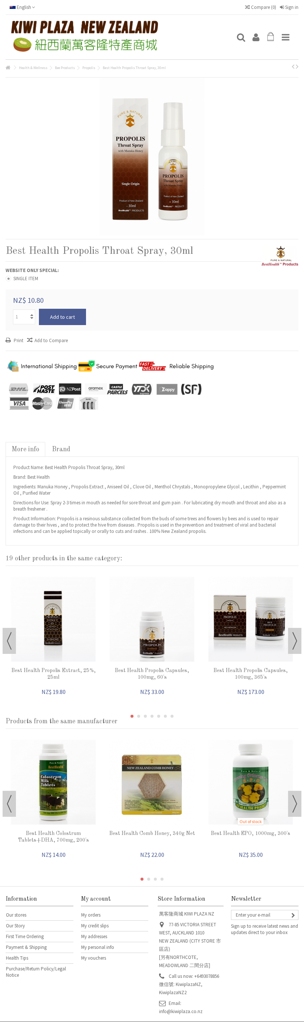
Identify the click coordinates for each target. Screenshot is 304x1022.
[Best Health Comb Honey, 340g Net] (152, 782)
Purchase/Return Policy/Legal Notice (36, 972)
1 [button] (131, 716)
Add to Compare (51, 340)
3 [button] (145, 716)
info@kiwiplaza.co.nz (180, 1011)
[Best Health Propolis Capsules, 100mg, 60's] (152, 619)
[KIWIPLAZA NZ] (120, 37)
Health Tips (17, 958)
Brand (61, 449)
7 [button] (172, 716)
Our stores (16, 915)
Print (18, 340)
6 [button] (165, 716)
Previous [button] (9, 641)
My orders (90, 915)
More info (25, 449)
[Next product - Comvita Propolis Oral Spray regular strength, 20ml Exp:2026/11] (297, 66)
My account (96, 899)
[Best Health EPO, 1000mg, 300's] (251, 782)
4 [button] (152, 716)
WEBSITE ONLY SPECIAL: (33, 270)
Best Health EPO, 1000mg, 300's (250, 833)
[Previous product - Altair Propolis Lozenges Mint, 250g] (293, 66)
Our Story (15, 926)
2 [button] (138, 716)
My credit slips (95, 926)
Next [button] (294, 641)
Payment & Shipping (26, 947)
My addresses (94, 936)
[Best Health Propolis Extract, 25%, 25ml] (53, 619)
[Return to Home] (8, 67)
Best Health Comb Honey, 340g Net (152, 833)
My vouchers (93, 958)
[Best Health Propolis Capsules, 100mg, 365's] (251, 619)
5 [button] (158, 716)
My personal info (97, 947)
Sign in (291, 7)
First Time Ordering (25, 936)
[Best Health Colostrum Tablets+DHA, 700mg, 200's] (53, 782)
